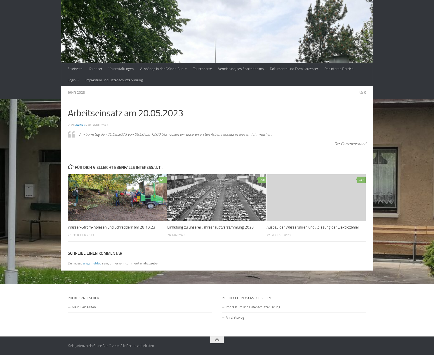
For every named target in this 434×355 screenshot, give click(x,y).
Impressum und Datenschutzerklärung (114, 80)
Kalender (95, 69)
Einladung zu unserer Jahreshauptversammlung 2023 (210, 227)
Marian (79, 125)
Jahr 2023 (76, 92)
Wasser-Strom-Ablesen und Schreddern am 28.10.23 (111, 227)
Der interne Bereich (339, 69)
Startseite (75, 69)
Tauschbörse (202, 69)
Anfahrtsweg (235, 317)
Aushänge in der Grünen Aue (161, 69)
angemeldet (92, 263)
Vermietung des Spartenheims (241, 69)
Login (72, 80)
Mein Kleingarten (84, 307)
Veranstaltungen (121, 69)
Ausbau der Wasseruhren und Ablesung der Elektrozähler (313, 227)
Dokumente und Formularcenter (294, 69)
